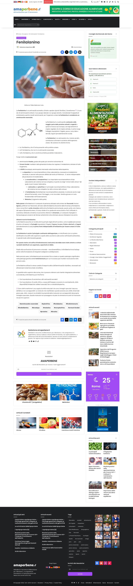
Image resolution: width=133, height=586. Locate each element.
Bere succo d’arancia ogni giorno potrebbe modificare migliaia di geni (107, 326)
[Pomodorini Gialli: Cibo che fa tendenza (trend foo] (107, 544)
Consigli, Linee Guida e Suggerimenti (100, 257)
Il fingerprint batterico (108, 453)
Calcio (93, 87)
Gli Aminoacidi (33, 34)
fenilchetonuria (72, 304)
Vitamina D (94, 79)
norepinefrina (60, 308)
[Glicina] (26, 422)
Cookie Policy (58, 582)
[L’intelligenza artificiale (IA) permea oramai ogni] (115, 527)
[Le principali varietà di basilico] (95, 446)
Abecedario (93, 242)
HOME (16, 19)
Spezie (77, 554)
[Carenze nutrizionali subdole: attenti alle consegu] (115, 535)
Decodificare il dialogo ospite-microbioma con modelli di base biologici (94, 494)
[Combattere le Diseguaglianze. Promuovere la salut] (115, 544)
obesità (71, 538)
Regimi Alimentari (95, 245)
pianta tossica (84, 545)
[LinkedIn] (71, 52)
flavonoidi (76, 532)
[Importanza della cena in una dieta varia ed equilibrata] (110, 485)
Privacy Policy (49, 582)
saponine (84, 551)
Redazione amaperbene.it (26, 47)
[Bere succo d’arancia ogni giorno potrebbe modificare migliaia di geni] (94, 326)
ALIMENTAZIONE (47, 19)
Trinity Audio (34, 105)
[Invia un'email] (33, 47)
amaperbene (81, 523)
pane (70, 541)
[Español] (26, 2)
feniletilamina (23, 308)
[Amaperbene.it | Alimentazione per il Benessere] (30, 10)
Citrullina (42, 430)
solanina (71, 554)
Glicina (18, 430)
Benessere (93, 263)
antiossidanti (72, 526)
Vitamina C (94, 83)
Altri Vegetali (72, 523)
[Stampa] (80, 52)
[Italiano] (22, 2)
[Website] (29, 341)
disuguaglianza (85, 529)
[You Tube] (34, 341)
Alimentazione (94, 260)
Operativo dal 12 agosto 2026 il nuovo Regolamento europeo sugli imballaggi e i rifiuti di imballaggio (108, 353)
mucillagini (85, 535)
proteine (44, 311)
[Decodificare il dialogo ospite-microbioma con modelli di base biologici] (95, 485)
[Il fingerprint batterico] (110, 446)
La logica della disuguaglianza (103, 405)
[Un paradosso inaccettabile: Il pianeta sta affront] (99, 535)
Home (19, 34)
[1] (17, 288)
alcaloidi (79, 520)
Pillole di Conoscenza (96, 234)
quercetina (71, 551)
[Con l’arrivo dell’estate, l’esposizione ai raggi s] (107, 527)
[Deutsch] (19, 2)
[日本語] (24, 2)
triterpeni (71, 557)
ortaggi (87, 538)
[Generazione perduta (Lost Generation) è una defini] (99, 527)
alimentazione (87, 520)
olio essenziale (79, 538)
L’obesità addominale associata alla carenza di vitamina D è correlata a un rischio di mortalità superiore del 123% (108, 316)
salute (78, 551)
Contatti (116, 582)
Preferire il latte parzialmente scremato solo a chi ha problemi (108, 362)
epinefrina (46, 304)
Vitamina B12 (95, 92)
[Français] (17, 2)
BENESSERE (65, 19)
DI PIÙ (89, 19)
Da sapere (82, 19)
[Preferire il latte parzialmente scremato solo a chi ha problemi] (94, 362)
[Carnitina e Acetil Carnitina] (72, 422)
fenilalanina (58, 304)
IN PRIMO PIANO (36, 19)
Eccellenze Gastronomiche (97, 254)
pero (80, 541)
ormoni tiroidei (74, 308)
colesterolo (80, 526)
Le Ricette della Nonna (96, 240)
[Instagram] (36, 341)
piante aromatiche (84, 548)
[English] (15, 2)
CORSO (73, 19)
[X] (66, 52)
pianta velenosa (73, 548)
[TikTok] (38, 341)
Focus (91, 251)
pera (75, 541)
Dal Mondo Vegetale (96, 237)
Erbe (70, 532)
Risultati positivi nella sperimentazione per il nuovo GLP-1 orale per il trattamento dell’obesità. (109, 472)
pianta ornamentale (74, 545)
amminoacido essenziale (29, 304)
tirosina (54, 311)
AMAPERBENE (24, 19)
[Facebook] (62, 52)
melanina (47, 308)
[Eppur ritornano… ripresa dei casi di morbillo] (95, 461)
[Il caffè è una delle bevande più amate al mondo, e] (99, 518)
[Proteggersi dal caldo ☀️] (107, 518)
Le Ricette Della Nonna (75, 535)
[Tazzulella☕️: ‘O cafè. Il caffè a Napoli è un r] (99, 544)
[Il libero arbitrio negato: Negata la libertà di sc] (107, 535)
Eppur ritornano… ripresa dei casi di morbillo (95, 468)
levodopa (36, 308)
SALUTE (57, 19)
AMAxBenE (89, 582)
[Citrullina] (49, 422)
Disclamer (40, 582)
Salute (92, 248)
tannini (83, 554)
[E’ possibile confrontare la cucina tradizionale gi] (115, 518)
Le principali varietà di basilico (95, 453)
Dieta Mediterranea (74, 529)
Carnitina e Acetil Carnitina (71, 430)
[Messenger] (75, 52)
